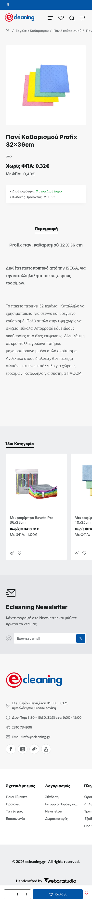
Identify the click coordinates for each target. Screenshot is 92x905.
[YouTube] (46, 749)
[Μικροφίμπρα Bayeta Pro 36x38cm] (36, 484)
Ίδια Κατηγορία (20, 443)
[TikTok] (34, 749)
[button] (58, 894)
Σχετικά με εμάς (20, 785)
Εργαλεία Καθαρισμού (32, 31)
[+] (26, 894)
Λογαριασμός (57, 785)
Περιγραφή (46, 228)
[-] (8, 894)
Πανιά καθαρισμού (67, 31)
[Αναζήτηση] (71, 18)
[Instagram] (22, 749)
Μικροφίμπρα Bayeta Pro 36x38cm (31, 520)
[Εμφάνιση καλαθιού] (82, 18)
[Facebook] (11, 749)
